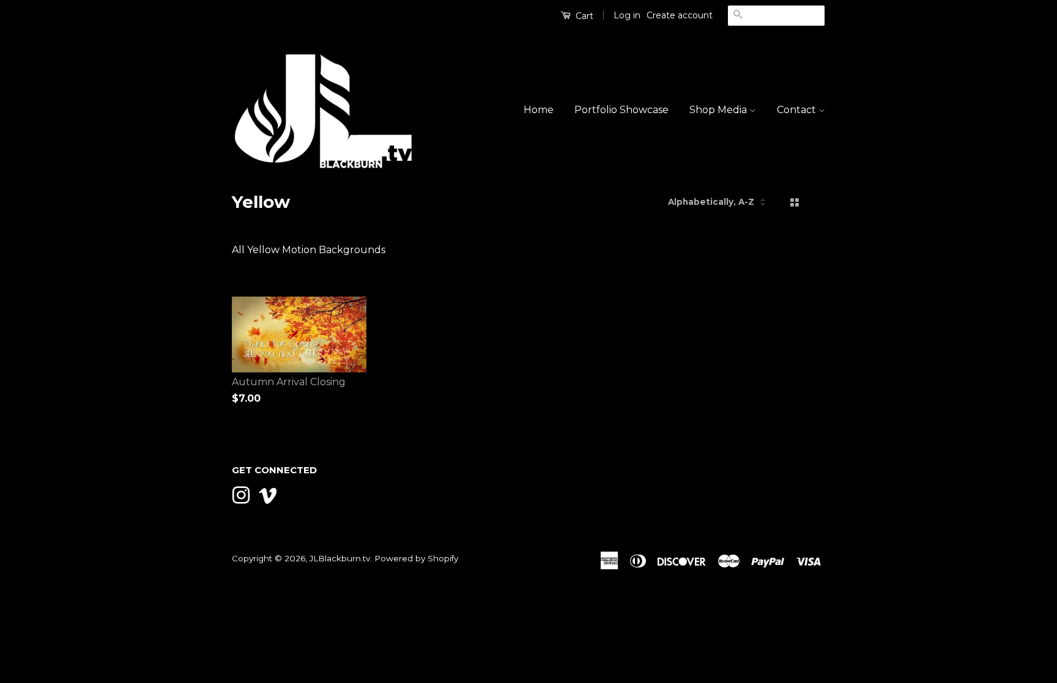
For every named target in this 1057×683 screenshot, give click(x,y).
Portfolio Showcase (621, 110)
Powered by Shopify (416, 558)
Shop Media (719, 110)
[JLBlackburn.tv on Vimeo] (268, 494)
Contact (797, 110)
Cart (583, 15)
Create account (680, 15)
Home (539, 110)
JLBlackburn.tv (340, 558)
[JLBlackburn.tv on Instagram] (241, 494)
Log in (627, 15)
